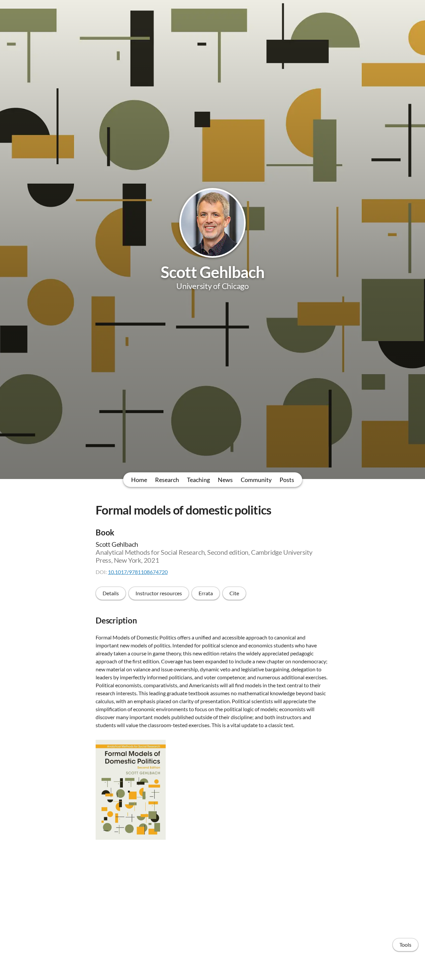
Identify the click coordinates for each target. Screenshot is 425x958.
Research (167, 479)
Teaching (198, 479)
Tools (405, 944)
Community (256, 479)
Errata (206, 593)
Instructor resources (158, 593)
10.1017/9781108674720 (138, 572)
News (225, 479)
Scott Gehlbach (213, 271)
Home (139, 479)
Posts (287, 479)
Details (111, 593)
